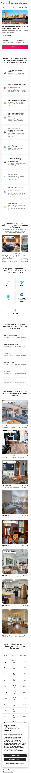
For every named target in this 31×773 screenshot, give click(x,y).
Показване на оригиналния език (19, 3)
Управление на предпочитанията (15, 763)
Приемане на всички (15, 755)
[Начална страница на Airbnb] (3, 7)
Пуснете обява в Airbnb (20, 8)
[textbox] (8, 42)
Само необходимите (14, 759)
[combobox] (15, 37)
